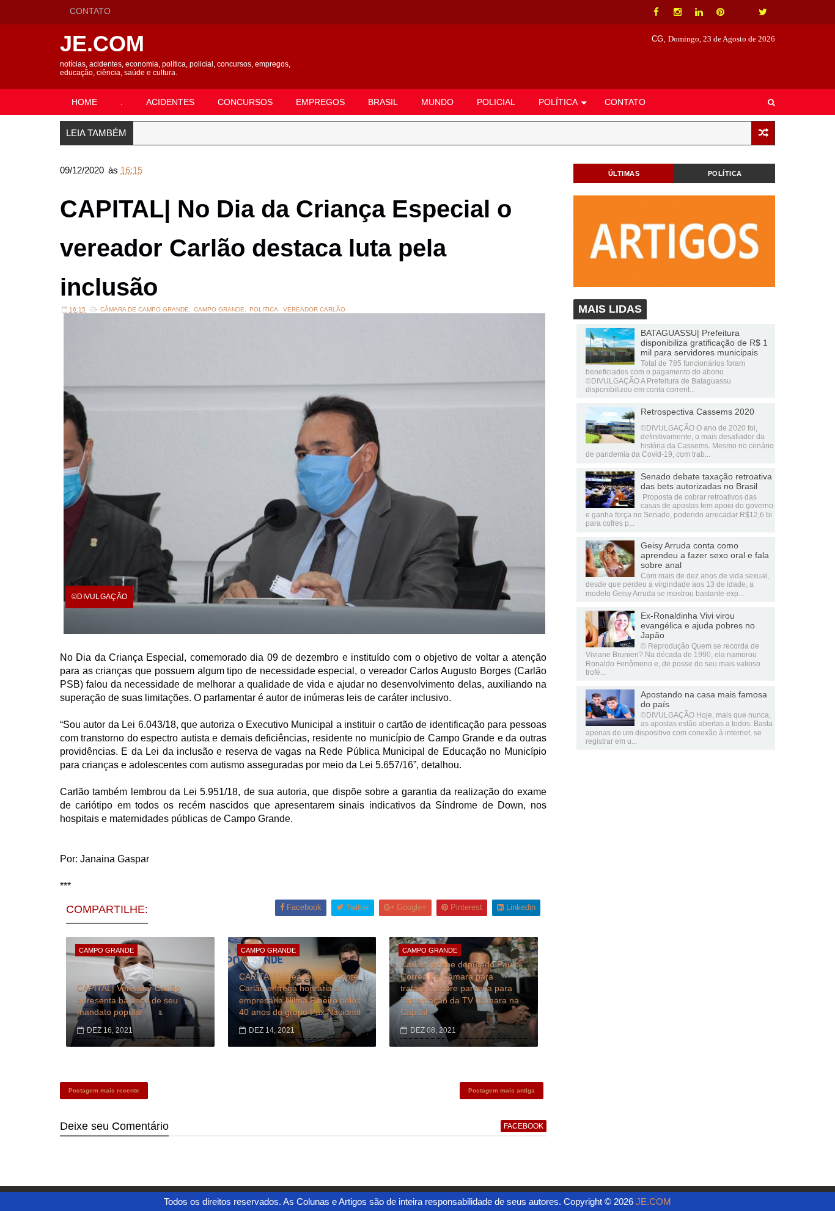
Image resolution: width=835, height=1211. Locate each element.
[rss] (741, 12)
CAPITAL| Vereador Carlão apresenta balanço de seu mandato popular (128, 1000)
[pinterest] (720, 12)
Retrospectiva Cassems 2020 (697, 411)
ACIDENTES (170, 102)
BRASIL (383, 102)
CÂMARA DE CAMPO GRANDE (144, 309)
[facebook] (656, 12)
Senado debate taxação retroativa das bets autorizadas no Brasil (706, 481)
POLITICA (263, 309)
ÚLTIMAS (624, 173)
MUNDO (437, 102)
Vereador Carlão (314, 309)
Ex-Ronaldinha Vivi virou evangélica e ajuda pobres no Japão (698, 625)
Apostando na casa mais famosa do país (704, 699)
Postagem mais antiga (501, 1090)
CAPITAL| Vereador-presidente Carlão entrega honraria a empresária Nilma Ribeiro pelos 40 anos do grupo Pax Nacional (300, 994)
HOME (84, 102)
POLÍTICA (558, 102)
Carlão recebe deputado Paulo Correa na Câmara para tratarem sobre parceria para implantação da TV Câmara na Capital (459, 988)
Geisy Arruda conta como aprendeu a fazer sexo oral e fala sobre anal (705, 555)
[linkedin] (699, 12)
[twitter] (763, 12)
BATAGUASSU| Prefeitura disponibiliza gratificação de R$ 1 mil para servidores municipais (704, 342)
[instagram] (677, 12)
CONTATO (90, 11)
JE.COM (102, 43)
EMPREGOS (320, 102)
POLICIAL (496, 102)
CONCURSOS (245, 102)
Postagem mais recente (103, 1090)
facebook (523, 1126)
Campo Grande (219, 309)
